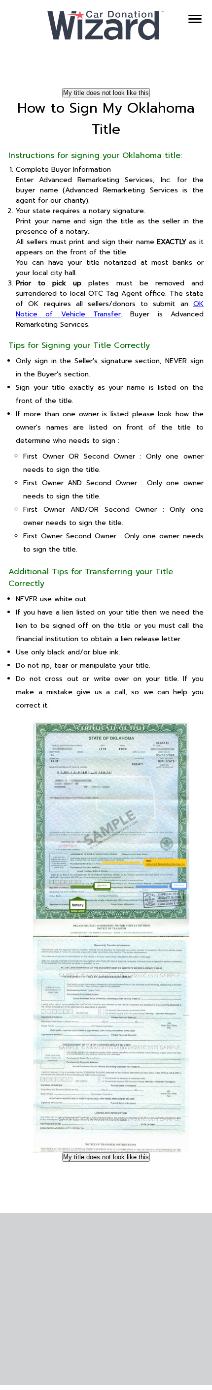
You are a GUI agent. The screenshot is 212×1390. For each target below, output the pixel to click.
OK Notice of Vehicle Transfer (110, 309)
